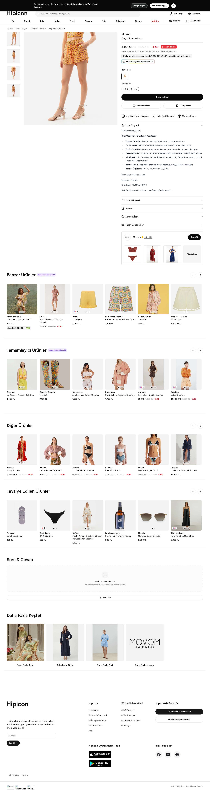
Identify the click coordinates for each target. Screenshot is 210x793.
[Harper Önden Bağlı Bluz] (55, 449)
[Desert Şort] (186, 299)
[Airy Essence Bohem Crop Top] (87, 374)
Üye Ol (11, 743)
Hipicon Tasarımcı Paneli (179, 719)
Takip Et (194, 237)
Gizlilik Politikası (95, 725)
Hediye (176, 21)
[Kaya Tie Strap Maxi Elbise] (186, 515)
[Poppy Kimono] (22, 449)
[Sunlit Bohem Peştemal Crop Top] (120, 374)
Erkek (72, 21)
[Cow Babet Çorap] (22, 515)
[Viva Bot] (55, 374)
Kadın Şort (34, 29)
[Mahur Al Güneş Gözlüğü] (153, 515)
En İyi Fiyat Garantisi (97, 720)
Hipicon (10, 29)
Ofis (104, 21)
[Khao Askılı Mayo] (120, 449)
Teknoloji (120, 21)
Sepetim (196, 13)
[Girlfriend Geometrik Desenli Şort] (120, 299)
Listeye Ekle (185, 105)
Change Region (139, 6)
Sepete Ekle (162, 97)
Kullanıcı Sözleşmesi (98, 715)
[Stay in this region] (173, 5)
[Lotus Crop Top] (186, 374)
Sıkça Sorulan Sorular (130, 720)
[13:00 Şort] (87, 299)
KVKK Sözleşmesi (129, 715)
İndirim (155, 21)
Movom (43, 29)
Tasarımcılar (195, 21)
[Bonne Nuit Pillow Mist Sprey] (120, 515)
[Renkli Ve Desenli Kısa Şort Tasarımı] (55, 299)
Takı (42, 21)
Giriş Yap (178, 13)
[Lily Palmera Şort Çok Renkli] (22, 299)
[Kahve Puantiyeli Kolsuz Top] (153, 374)
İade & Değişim (127, 710)
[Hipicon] (17, 14)
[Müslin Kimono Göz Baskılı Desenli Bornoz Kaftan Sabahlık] (87, 515)
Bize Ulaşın (126, 725)
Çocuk (138, 21)
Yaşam (88, 21)
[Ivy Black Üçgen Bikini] (153, 449)
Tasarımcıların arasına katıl (179, 711)
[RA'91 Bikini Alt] (55, 515)
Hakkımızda (94, 710)
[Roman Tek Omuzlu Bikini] (87, 449)
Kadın (57, 21)
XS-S (126, 89)
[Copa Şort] (153, 299)
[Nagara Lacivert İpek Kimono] (186, 449)
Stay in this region (159, 6)
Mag (90, 731)
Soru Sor (107, 597)
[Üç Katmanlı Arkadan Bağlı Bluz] (22, 374)
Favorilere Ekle (143, 105)
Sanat (27, 21)
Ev (13, 21)
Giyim (24, 29)
